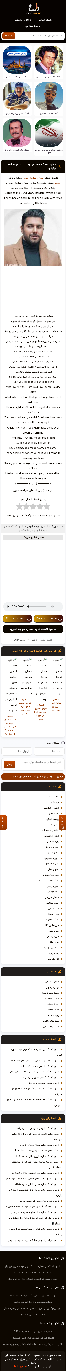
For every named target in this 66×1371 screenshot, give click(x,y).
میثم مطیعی (52, 1009)
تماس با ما (20, 1366)
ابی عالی (55, 802)
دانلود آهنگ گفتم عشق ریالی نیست (40, 1077)
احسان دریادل (52, 897)
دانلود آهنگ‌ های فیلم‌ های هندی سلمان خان (35, 1212)
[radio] (46, 507)
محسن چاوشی (51, 808)
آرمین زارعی (53, 886)
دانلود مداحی (33, 26)
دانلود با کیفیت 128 (15, 619)
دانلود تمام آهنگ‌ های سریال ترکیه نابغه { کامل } (32, 1206)
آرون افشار (53, 852)
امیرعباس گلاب (51, 925)
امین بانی (54, 931)
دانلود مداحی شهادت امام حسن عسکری (33, 1338)
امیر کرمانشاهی (51, 1026)
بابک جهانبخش (51, 875)
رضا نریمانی (53, 1004)
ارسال (9, 764)
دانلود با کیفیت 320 (46, 619)
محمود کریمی (52, 982)
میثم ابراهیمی (51, 836)
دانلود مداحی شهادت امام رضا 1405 (33, 1331)
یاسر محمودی (52, 864)
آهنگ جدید (46, 20)
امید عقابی (53, 908)
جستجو (9, 36)
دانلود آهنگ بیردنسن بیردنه (44, 1083)
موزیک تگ (53, 959)
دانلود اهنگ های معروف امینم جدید (39, 1201)
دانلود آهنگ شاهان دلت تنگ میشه (40, 1066)
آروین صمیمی (51, 858)
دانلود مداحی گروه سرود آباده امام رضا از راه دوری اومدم (33, 1344)
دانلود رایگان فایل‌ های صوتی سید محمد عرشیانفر (32, 1178)
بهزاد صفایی (53, 841)
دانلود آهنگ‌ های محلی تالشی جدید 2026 (37, 1184)
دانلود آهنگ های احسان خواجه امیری (33, 629)
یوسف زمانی (52, 819)
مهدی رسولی (52, 987)
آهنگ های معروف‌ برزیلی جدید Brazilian (37, 1150)
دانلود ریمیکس (22, 20)
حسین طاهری (52, 998)
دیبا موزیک (57, 526)
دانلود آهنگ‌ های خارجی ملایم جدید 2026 (37, 1156)
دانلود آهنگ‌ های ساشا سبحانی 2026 (39, 1145)
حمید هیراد (53, 813)
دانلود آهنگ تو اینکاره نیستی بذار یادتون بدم (34, 1072)
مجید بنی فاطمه (50, 993)
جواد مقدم (53, 1015)
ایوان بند (54, 942)
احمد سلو (54, 797)
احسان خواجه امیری (33, 178)
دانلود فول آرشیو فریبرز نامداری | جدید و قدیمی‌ (33, 1240)
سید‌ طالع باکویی (50, 1021)
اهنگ (57, 183)
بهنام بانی (54, 953)
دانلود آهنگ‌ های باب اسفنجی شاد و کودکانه (35, 1173)
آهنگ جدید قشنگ (49, 880)
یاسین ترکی (53, 869)
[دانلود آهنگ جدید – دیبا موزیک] (33, 8)
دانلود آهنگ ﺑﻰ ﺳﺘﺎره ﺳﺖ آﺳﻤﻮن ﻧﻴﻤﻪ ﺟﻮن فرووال (33, 1266)
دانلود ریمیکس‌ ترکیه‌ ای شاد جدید (33, 1302)
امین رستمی (52, 936)
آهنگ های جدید (50, 919)
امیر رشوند (53, 914)
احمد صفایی (52, 903)
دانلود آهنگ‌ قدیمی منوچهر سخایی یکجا (38, 1128)
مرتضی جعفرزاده (50, 830)
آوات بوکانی (53, 891)
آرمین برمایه (52, 847)
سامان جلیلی (52, 825)
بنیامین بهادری (51, 947)
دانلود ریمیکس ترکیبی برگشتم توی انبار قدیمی (34, 1060)
